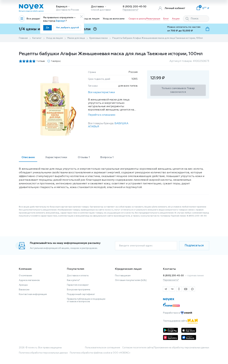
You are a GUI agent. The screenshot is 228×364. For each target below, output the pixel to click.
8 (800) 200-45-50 (134, 6)
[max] (192, 288)
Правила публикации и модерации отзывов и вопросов (86, 300)
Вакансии (24, 290)
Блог (166, 19)
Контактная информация (33, 294)
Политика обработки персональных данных (43, 353)
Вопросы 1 (106, 157)
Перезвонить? (130, 10)
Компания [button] (25, 269)
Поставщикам (123, 276)
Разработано (171, 313)
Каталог (37, 38)
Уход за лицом (90, 19)
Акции (176, 19)
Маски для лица (76, 38)
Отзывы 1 (84, 157)
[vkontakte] (172, 288)
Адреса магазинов (29, 280)
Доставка (97, 6)
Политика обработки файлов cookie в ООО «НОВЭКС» (100, 353)
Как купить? (73, 280)
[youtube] (185, 288)
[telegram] (165, 288)
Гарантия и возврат (78, 285)
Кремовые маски (98, 38)
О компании (25, 276)
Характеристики (56, 157)
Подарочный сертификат (81, 294)
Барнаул (61, 6)
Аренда (23, 285)
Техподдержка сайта (175, 321)
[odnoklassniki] (178, 288)
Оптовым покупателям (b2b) (131, 280)
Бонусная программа (78, 290)
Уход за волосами (114, 19)
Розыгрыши (153, 19)
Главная (23, 38)
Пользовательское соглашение (102, 348)
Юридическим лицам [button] (128, 269)
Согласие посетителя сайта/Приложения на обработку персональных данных (165, 348)
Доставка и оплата (77, 276)
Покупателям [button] (75, 269)
